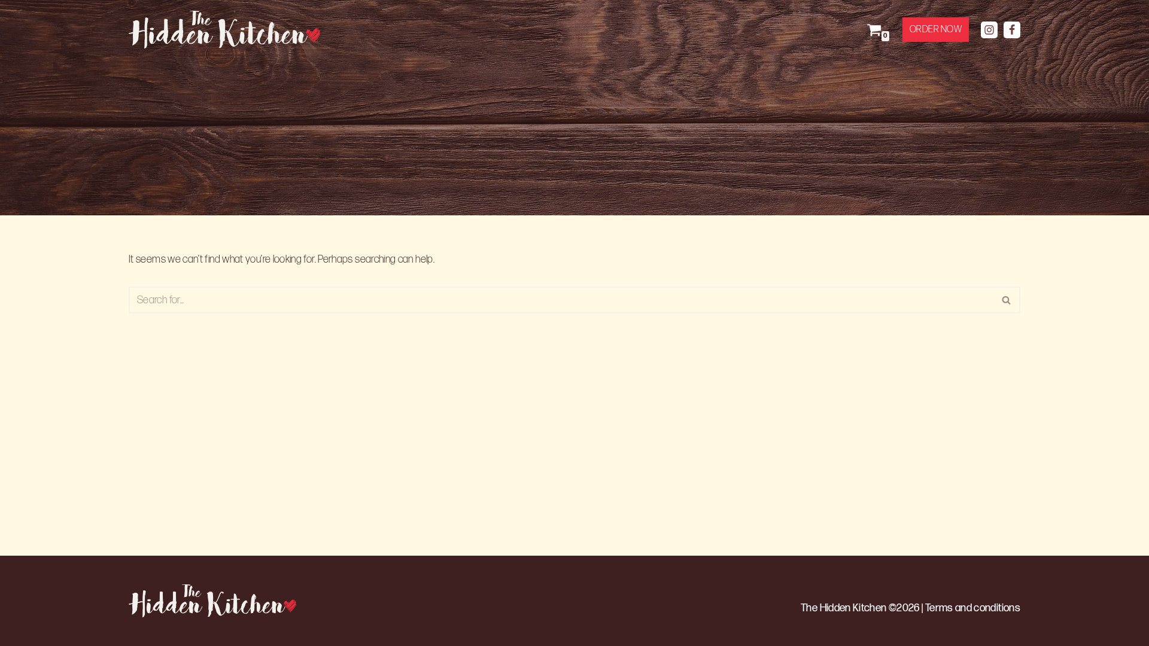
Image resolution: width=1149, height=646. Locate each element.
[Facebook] (1012, 30)
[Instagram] (989, 30)
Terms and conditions (972, 608)
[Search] (1006, 300)
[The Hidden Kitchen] (227, 29)
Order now (936, 29)
